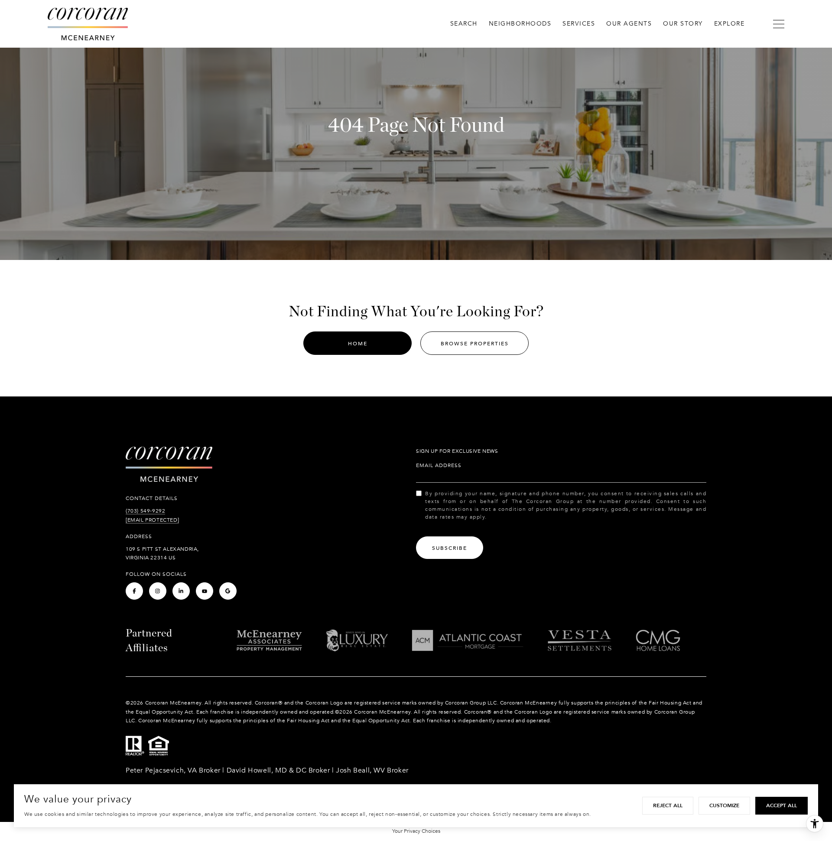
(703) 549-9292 (145, 510)
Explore (729, 23)
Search (464, 23)
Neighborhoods (520, 23)
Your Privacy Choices (416, 831)
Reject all (667, 805)
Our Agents (629, 23)
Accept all (781, 805)
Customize (724, 805)
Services (578, 23)
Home (357, 343)
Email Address (439, 465)
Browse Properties (475, 343)
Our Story (683, 23)
